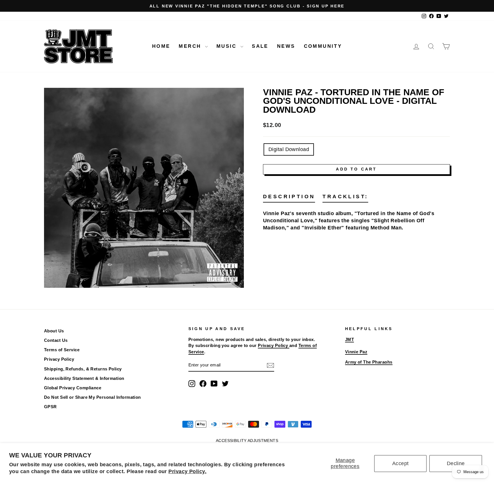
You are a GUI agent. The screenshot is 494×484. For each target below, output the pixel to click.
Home (161, 46)
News (286, 46)
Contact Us (56, 340)
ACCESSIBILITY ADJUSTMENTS (247, 440)
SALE (260, 46)
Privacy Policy (59, 359)
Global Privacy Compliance (72, 387)
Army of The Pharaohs (369, 362)
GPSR (50, 406)
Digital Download (288, 149)
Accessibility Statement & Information (84, 378)
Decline (456, 463)
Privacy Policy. (187, 471)
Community (323, 46)
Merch (191, 46)
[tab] (289, 198)
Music (227, 46)
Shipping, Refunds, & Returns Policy (83, 368)
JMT (349, 339)
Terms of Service (61, 349)
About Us (54, 330)
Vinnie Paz (356, 351)
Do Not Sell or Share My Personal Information (92, 397)
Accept (400, 463)
